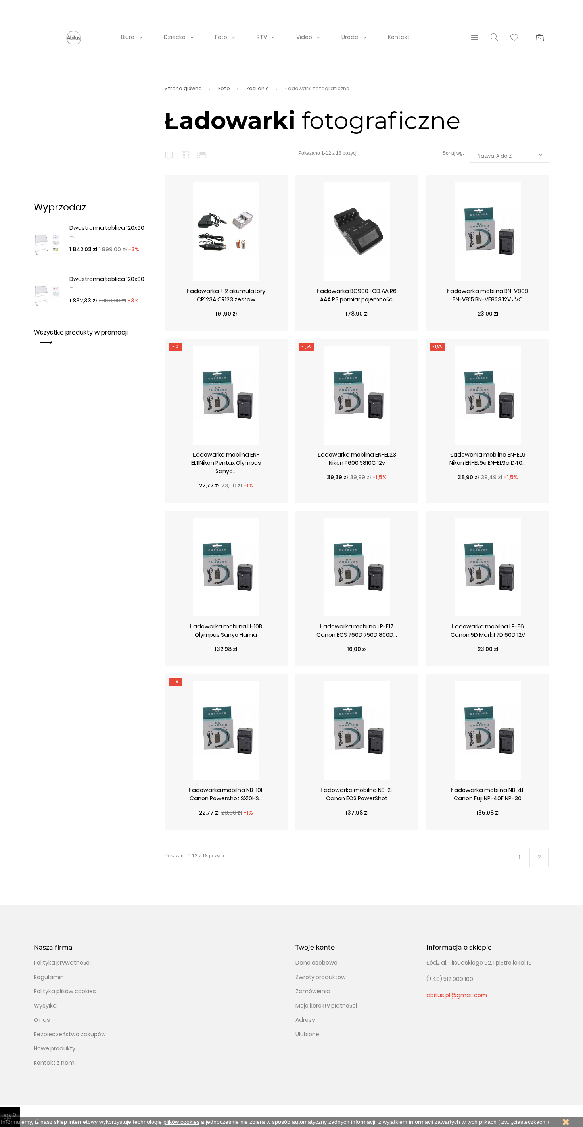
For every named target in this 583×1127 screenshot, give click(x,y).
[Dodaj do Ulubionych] (212, 327)
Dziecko (175, 37)
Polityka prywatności (62, 963)
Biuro (127, 37)
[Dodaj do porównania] (240, 327)
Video (304, 37)
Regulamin (49, 977)
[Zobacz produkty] (268, 327)
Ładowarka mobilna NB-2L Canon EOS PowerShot (356, 794)
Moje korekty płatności (326, 1005)
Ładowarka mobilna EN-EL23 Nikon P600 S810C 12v (357, 459)
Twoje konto (315, 947)
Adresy (305, 1020)
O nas (42, 1020)
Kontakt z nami (55, 1063)
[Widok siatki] (169, 154)
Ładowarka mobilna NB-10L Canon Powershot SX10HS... (226, 794)
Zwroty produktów (320, 977)
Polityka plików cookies (65, 991)
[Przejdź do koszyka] (539, 37)
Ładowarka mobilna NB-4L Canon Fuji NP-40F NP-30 (487, 794)
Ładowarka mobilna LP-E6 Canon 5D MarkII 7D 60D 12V (488, 630)
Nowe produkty (54, 1048)
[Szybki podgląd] (184, 327)
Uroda (350, 37)
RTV (262, 37)
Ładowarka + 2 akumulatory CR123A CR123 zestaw (226, 295)
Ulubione (307, 1034)
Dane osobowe (316, 963)
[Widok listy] (201, 154)
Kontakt (399, 37)
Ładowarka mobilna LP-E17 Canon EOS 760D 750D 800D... (356, 630)
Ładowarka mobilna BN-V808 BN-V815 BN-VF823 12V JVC (487, 295)
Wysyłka (45, 1005)
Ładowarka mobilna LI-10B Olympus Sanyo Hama (226, 630)
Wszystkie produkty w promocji (81, 332)
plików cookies (181, 1122)
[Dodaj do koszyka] (529, 327)
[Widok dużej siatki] (185, 154)
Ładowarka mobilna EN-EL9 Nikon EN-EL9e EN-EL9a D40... (487, 459)
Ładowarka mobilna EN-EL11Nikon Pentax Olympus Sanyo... (226, 463)
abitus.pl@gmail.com (456, 995)
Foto (221, 37)
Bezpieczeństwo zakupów (70, 1034)
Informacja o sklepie (459, 947)
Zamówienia (312, 991)
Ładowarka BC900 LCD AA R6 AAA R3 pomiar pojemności (357, 295)
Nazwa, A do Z (495, 155)
